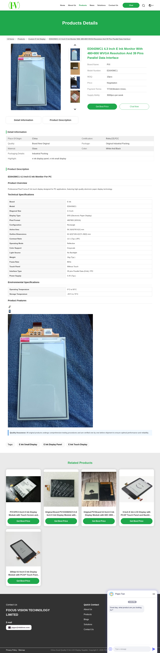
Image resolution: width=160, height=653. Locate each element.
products (83, 5)
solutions (101, 5)
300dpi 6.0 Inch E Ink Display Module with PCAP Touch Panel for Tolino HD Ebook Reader (23, 573)
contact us (113, 5)
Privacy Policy (11, 650)
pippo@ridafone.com (21, 627)
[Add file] (110, 649)
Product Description (60, 120)
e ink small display (28, 444)
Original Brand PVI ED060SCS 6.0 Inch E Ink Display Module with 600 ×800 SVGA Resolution (61, 514)
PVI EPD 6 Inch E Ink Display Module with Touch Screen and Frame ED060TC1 (23, 514)
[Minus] (153, 593)
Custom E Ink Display (36, 39)
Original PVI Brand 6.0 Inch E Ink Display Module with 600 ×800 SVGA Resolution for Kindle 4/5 (99, 514)
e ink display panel (53, 444)
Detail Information (23, 120)
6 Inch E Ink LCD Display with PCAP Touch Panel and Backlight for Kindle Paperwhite (136, 514)
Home (62, 5)
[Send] (154, 649)
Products (21, 39)
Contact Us (89, 629)
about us (72, 5)
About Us (88, 609)
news (92, 5)
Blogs (86, 619)
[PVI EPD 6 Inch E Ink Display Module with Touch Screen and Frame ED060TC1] (23, 489)
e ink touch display (77, 444)
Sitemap (21, 650)
